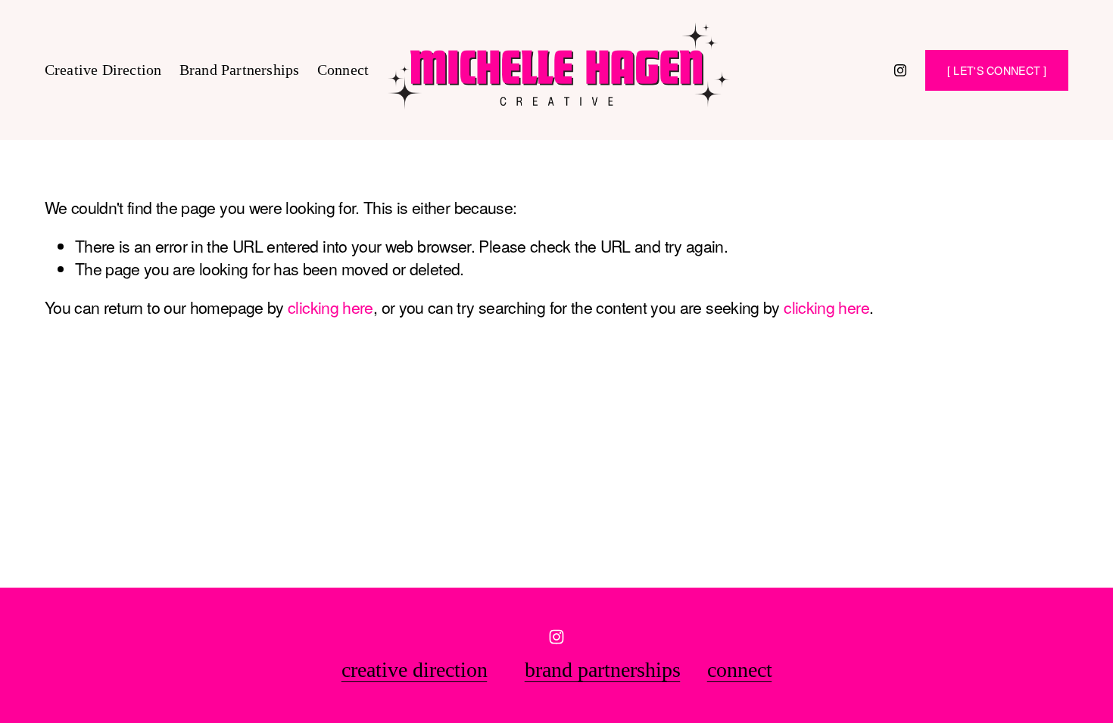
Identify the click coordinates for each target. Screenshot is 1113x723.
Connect (343, 70)
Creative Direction (103, 70)
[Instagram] (900, 70)
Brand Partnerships (239, 70)
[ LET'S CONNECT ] (997, 70)
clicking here (330, 307)
